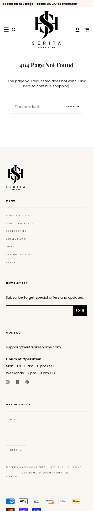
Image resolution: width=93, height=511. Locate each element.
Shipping (75, 467)
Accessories (16, 230)
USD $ (14, 450)
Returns (57, 467)
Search (73, 106)
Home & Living (17, 215)
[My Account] (75, 29)
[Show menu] (6, 30)
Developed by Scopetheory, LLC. (46, 472)
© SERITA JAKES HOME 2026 (26, 467)
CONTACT (13, 419)
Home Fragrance (20, 223)
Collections (16, 238)
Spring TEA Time (19, 254)
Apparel (12, 262)
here (27, 86)
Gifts (10, 246)
